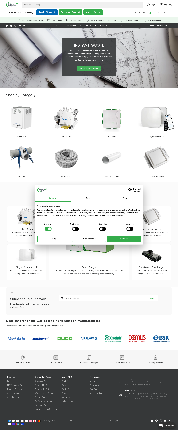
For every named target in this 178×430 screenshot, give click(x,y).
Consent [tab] (52, 198)
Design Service (68, 389)
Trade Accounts (68, 381)
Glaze (118, 421)
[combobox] (82, 5)
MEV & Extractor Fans (15, 385)
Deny (54, 239)
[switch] (75, 229)
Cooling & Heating (14, 393)
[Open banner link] (89, 58)
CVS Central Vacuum (42, 405)
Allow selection (89, 239)
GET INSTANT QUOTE (89, 68)
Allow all (124, 239)
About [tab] (125, 198)
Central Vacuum (13, 397)
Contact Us (66, 397)
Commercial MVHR (42, 389)
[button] (14, 12)
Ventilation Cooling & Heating (46, 409)
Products (10, 381)
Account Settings (96, 393)
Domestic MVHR (41, 385)
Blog (64, 393)
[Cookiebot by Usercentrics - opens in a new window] (130, 190)
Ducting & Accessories (15, 389)
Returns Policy (67, 401)
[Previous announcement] (56, 25)
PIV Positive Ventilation (43, 401)
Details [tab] (89, 198)
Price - (140, 13)
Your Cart (93, 389)
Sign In (92, 381)
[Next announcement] (121, 25)
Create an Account (97, 385)
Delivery (65, 385)
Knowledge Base (41, 381)
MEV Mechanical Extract (44, 393)
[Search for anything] (140, 4)
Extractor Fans (40, 397)
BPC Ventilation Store (57, 421)
